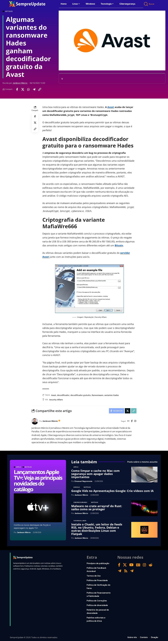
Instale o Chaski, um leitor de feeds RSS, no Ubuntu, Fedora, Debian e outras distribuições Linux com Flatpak (96, 529)
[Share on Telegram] (34, 89)
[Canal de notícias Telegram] (132, 571)
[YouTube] (131, 565)
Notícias (28, 467)
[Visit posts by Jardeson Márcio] (35, 421)
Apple (18, 467)
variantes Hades (111, 395)
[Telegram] (119, 571)
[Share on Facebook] (17, 89)
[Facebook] (132, 421)
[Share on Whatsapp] (28, 89)
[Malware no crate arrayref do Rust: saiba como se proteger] (144, 508)
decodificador (63, 395)
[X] (124, 565)
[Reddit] (150, 565)
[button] (146, 4)
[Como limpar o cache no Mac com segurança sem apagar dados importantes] (144, 474)
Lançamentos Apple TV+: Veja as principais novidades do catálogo (38, 480)
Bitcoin (119, 245)
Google (77, 487)
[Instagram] (135, 421)
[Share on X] (22, 89)
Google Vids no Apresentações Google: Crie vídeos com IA (112, 491)
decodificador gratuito (80, 395)
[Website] (128, 421)
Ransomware (97, 395)
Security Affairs (56, 399)
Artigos (9, 11)
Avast (110, 107)
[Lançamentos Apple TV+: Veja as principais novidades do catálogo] (38, 507)
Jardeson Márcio (20, 83)
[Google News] (138, 565)
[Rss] (125, 571)
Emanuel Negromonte (83, 481)
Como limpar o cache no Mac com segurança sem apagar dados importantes (95, 474)
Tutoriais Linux (80, 520)
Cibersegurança (80, 502)
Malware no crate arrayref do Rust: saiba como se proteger (96, 507)
